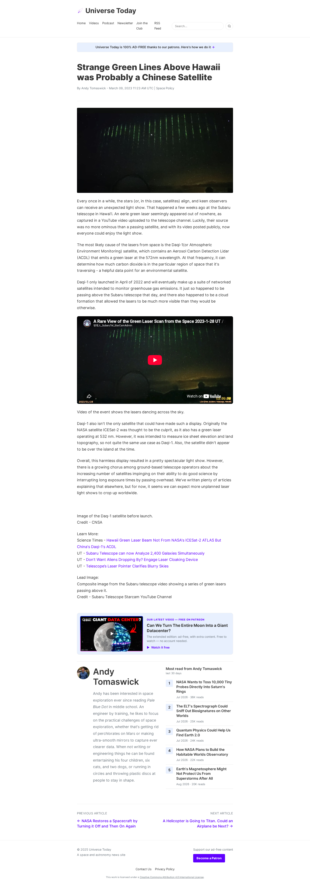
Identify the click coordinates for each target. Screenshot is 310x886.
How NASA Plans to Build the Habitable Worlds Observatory (202, 752)
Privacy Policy (165, 869)
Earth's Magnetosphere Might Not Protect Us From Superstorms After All (201, 774)
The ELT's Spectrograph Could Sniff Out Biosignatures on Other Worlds (203, 711)
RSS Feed (157, 25)
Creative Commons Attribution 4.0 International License (172, 877)
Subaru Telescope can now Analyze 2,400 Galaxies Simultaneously (145, 553)
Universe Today (110, 11)
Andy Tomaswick (93, 88)
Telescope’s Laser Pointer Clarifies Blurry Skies (127, 566)
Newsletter (125, 23)
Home (81, 23)
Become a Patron (209, 858)
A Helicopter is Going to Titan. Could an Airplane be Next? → (198, 823)
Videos (94, 23)
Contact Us (144, 869)
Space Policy (165, 88)
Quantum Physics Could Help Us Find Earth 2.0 (203, 732)
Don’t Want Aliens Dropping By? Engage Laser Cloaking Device (142, 559)
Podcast (108, 23)
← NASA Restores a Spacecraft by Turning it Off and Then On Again (107, 823)
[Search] (229, 26)
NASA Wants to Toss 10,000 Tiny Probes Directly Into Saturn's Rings (204, 687)
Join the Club (142, 25)
